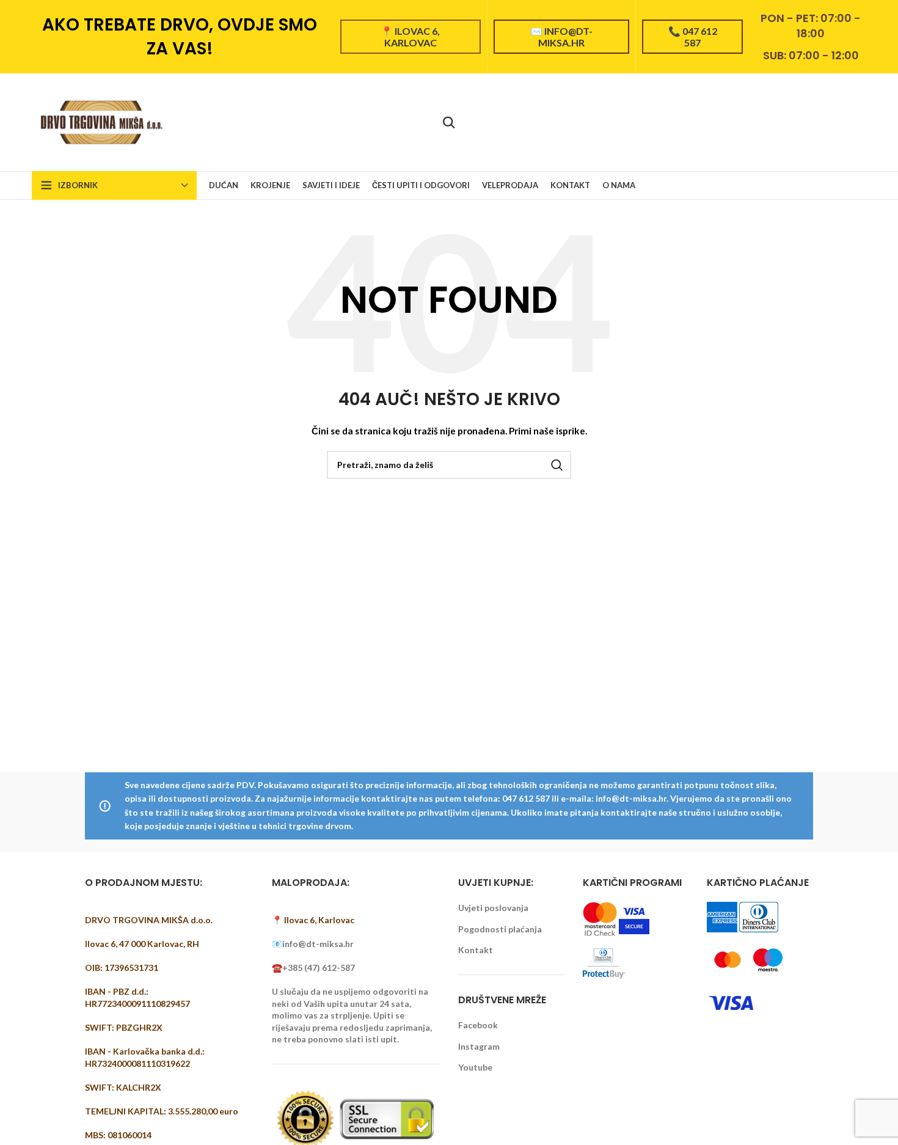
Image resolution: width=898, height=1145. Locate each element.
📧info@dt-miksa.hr (313, 943)
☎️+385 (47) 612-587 (313, 967)
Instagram (479, 1046)
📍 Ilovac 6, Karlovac (410, 36)
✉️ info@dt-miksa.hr (561, 36)
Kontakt (475, 950)
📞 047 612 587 (692, 36)
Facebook (478, 1025)
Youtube (475, 1067)
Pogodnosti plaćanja (500, 929)
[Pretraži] (449, 122)
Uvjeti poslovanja (493, 907)
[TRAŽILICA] (557, 465)
